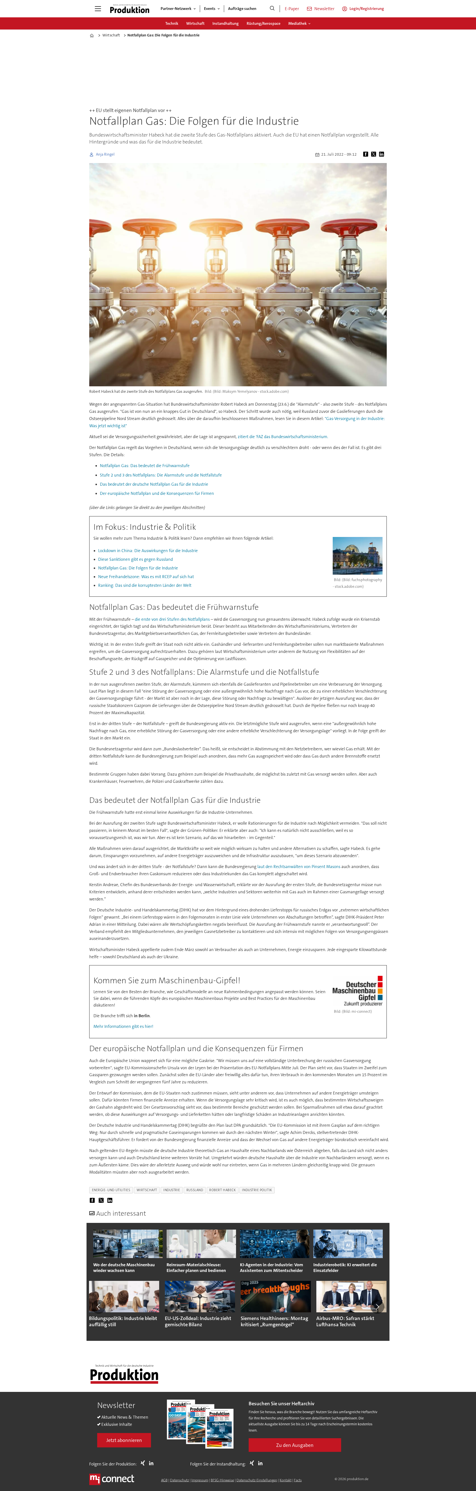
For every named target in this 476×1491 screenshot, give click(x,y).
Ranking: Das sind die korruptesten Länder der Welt (144, 585)
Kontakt (286, 1480)
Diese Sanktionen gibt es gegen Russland (135, 559)
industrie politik (257, 1190)
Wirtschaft (195, 23)
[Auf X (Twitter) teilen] (374, 154)
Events (209, 8)
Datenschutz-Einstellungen (257, 1480)
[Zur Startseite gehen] (129, 8)
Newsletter (324, 8)
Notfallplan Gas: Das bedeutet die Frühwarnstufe (145, 465)
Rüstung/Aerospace (263, 23)
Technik (171, 23)
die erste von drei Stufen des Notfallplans (172, 619)
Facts (298, 1480)
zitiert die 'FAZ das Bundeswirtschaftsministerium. (283, 436)
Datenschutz (179, 1480)
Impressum (199, 1480)
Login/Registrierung (367, 8)
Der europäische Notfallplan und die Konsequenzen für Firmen (157, 493)
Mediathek (297, 23)
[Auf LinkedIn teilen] (382, 154)
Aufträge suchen (242, 8)
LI (152, 1463)
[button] (99, 1307)
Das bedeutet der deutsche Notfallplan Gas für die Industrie (154, 484)
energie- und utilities (111, 1190)
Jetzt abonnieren (124, 1440)
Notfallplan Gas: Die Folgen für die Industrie (138, 568)
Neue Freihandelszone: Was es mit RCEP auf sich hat (146, 576)
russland (194, 1190)
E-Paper (292, 8)
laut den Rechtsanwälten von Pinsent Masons (298, 866)
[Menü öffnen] (98, 8)
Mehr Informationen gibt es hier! (123, 1026)
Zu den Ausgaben (295, 1445)
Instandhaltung (225, 23)
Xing (144, 1463)
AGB (164, 1480)
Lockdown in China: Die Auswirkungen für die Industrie (148, 550)
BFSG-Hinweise (222, 1480)
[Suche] (272, 9)
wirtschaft (147, 1190)
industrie (171, 1190)
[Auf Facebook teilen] (366, 154)
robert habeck (222, 1190)
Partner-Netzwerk (176, 8)
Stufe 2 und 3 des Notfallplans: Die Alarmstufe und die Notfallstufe (161, 475)
